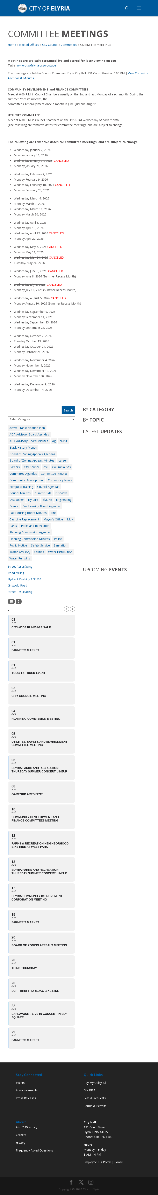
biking (63, 441)
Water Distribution (60, 552)
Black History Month (23, 447)
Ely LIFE (33, 500)
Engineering (63, 500)
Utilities (39, 552)
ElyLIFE (47, 500)
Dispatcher (16, 500)
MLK (70, 519)
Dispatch (61, 493)
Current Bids (43, 493)
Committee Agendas (23, 473)
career (62, 460)
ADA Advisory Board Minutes (28, 441)
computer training (21, 487)
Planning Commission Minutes (29, 539)
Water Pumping (19, 558)
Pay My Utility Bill (95, 1083)
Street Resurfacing (20, 566)
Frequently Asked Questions (34, 1150)
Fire (53, 513)
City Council (31, 467)
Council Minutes (20, 493)
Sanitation (60, 545)
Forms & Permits (95, 1106)
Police (58, 539)
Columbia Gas (61, 467)
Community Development (26, 480)
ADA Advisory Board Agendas (29, 434)
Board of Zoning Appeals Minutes (31, 460)
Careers (14, 467)
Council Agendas (48, 487)
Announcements (27, 1090)
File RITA (89, 1090)
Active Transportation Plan (27, 428)
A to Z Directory (26, 1127)
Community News (60, 480)
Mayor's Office (53, 519)
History (20, 1143)
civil (45, 467)
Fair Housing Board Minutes (28, 513)
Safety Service (40, 545)
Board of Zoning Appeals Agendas (32, 454)
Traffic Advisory (19, 552)
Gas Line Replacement (24, 519)
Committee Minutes (54, 473)
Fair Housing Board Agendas (41, 506)
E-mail (118, 1162)
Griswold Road (17, 585)
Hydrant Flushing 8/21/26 (24, 579)
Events (13, 506)
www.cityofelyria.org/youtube (36, 65)
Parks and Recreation (35, 526)
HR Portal (104, 1162)
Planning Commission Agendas (30, 532)
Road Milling (16, 573)
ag (54, 441)
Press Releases (26, 1098)
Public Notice (18, 545)
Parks (13, 526)
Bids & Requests (95, 1098)
